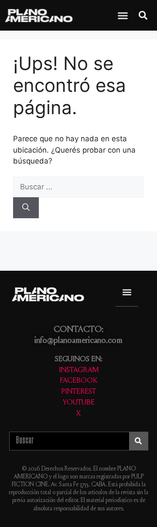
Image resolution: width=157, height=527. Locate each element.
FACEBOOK (78, 381)
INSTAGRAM (79, 370)
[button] (123, 15)
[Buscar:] (78, 186)
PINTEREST (78, 392)
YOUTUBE (79, 403)
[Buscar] (26, 207)
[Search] (138, 441)
